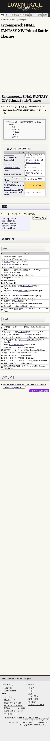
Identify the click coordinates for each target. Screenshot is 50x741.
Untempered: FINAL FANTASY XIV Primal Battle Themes (14, 185)
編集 (45, 15)
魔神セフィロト (15, 355)
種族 (30, 693)
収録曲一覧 (16, 129)
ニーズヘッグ (19, 347)
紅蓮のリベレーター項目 (14, 708)
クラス (31, 688)
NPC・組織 (33, 699)
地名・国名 (33, 696)
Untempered (27, 678)
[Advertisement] (25, 64)
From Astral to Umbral (12, 168)
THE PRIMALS (24, 149)
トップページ (9, 697)
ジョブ (31, 691)
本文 (2, 15)
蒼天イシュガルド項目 (13, 705)
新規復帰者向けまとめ (13, 711)
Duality (6, 170)
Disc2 (17, 134)
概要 (13, 127)
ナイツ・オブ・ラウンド (29, 340)
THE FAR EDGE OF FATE (12, 174)
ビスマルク (21, 334)
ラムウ (17, 301)
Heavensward (8, 164)
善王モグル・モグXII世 (11, 298)
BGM (20, 678)
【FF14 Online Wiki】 (8, 678)
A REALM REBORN (10, 157)
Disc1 (17, 132)
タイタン (7, 259)
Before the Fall (9, 160)
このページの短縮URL (40, 391)
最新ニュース (9, 700)
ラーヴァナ (20, 327)
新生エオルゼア (31, 157)
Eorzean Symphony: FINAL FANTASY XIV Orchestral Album (13, 192)
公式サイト (16, 137)
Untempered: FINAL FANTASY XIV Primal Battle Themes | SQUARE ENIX (24, 386)
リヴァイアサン (26, 286)
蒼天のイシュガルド (33, 163)
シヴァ (18, 303)
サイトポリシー (10, 714)
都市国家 (32, 702)
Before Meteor (9, 155)
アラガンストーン (36, 704)
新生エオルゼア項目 (12, 703)
